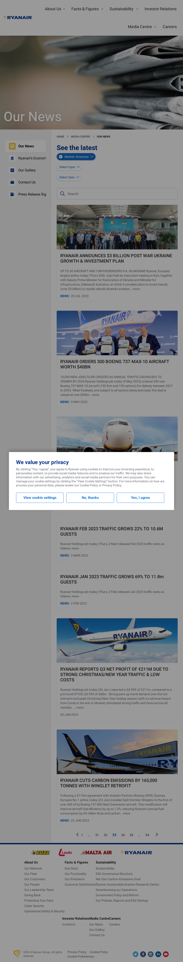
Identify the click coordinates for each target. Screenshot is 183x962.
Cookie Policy (89, 485)
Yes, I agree (140, 497)
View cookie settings (39, 497)
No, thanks (90, 497)
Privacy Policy (111, 485)
